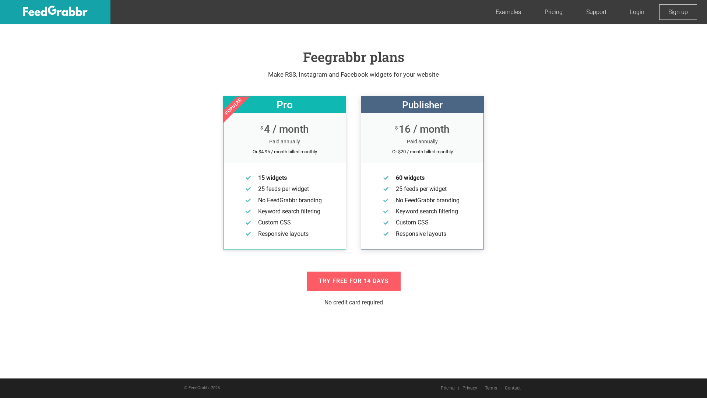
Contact (513, 388)
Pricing (554, 11)
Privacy (469, 388)
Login (637, 11)
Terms (491, 388)
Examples (508, 11)
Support (596, 11)
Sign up (678, 11)
